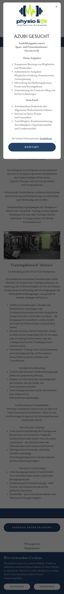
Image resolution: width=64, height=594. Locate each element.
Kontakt (32, 147)
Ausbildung (46, 138)
